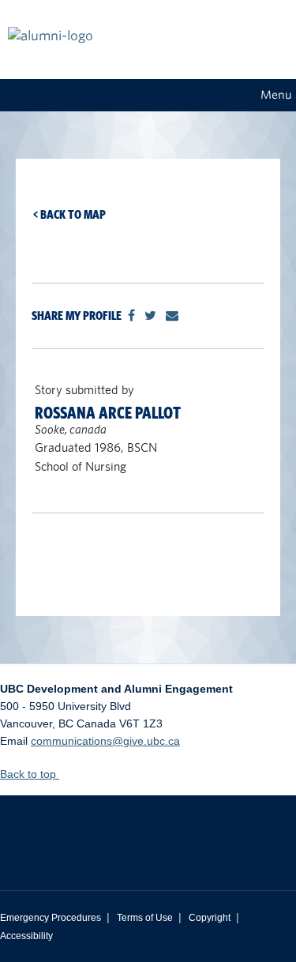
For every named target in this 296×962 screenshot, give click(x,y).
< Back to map (69, 214)
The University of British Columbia (148, 831)
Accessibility (26, 935)
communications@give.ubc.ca (105, 741)
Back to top (29, 774)
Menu (276, 94)
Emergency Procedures (50, 917)
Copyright (209, 917)
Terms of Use (145, 917)
